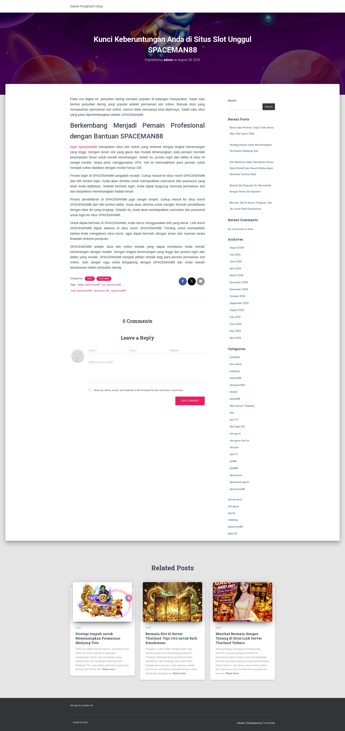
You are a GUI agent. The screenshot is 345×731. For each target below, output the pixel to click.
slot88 (233, 461)
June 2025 (236, 324)
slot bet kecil (235, 499)
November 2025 (239, 289)
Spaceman (236, 475)
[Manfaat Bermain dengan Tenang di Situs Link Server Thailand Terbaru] (242, 601)
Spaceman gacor (239, 482)
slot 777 (234, 419)
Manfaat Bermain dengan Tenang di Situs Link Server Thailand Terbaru (239, 638)
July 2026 (235, 254)
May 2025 (235, 330)
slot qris (104, 279)
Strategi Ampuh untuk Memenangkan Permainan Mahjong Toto (97, 638)
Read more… (110, 669)
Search (232, 100)
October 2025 (237, 296)
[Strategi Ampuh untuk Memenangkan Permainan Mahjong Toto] (102, 601)
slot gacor (235, 433)
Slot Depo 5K (237, 426)
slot (89, 279)
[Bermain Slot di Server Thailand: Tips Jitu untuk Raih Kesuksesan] (172, 601)
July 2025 (235, 317)
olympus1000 (237, 384)
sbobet (233, 391)
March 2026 (236, 275)
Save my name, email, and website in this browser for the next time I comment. (138, 390)
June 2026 (236, 261)
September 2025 (239, 303)
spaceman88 (118, 290)
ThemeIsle (269, 722)
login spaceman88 (83, 147)
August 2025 (237, 310)
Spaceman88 (237, 489)
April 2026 (235, 268)
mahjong (235, 371)
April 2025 (235, 337)
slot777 (234, 454)
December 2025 (239, 282)
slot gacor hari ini (239, 440)
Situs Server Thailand (242, 405)
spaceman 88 (101, 290)
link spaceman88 (111, 284)
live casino (236, 364)
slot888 (234, 468)
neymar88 (235, 377)
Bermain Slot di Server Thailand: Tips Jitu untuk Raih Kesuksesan (171, 638)
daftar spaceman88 (89, 284)
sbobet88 (235, 398)
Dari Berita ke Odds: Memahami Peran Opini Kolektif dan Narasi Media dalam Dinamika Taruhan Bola (252, 168)
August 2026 (237, 247)
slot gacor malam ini (81, 705)
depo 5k (232, 533)
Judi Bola (235, 357)
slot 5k (231, 513)
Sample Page (80, 722)
